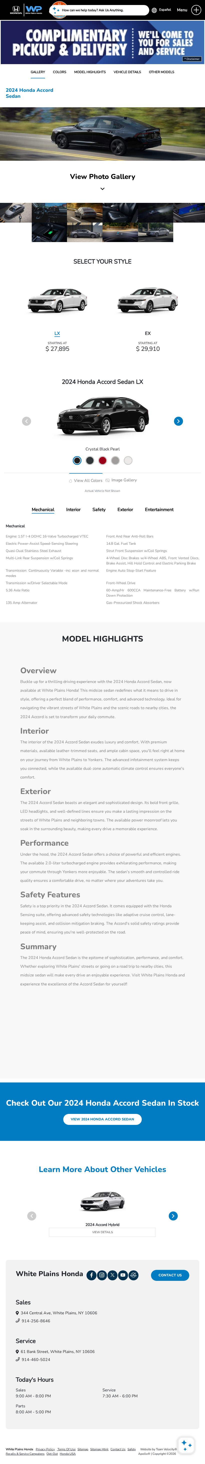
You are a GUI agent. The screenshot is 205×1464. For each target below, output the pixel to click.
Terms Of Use (66, 1449)
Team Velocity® (166, 1449)
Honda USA (68, 1454)
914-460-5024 (36, 1359)
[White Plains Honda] (38, 9)
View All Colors (87, 480)
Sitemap (83, 1449)
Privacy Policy (45, 1449)
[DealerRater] (133, 1275)
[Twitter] (113, 1275)
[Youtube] (123, 1275)
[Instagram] (102, 1275)
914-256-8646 (36, 1321)
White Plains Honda (20, 1449)
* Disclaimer (192, 59)
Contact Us (170, 1275)
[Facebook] (91, 1275)
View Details (102, 1232)
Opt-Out (52, 1454)
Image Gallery (123, 480)
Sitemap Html (99, 1449)
